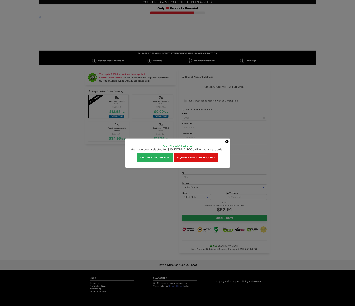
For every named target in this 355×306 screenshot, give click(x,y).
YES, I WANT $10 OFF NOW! (155, 157)
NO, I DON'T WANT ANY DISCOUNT (196, 157)
